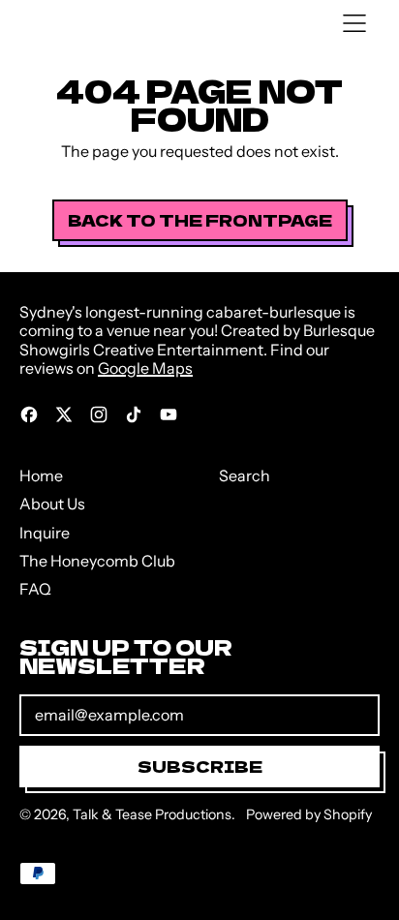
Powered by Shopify (309, 814)
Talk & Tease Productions (152, 814)
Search (244, 475)
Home (41, 475)
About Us (52, 503)
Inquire (44, 532)
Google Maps (145, 368)
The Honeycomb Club (97, 560)
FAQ (35, 588)
